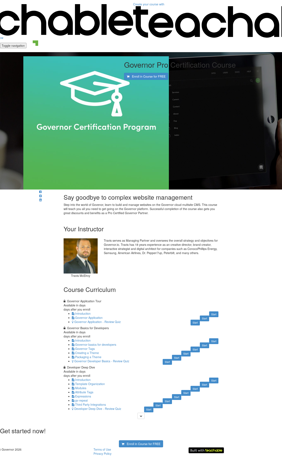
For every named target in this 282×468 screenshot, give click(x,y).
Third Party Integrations (90, 404)
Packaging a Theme (88, 357)
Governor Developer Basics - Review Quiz (101, 361)
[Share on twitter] (40, 196)
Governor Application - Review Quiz (97, 322)
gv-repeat (81, 400)
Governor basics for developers (95, 344)
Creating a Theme (87, 353)
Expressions (83, 396)
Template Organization (90, 384)
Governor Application (89, 318)
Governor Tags (85, 349)
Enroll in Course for (147, 76)
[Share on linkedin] (40, 200)
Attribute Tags (84, 392)
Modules (80, 388)
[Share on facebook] (40, 192)
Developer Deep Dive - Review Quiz (97, 409)
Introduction (83, 313)
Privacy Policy (102, 453)
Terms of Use (102, 449)
